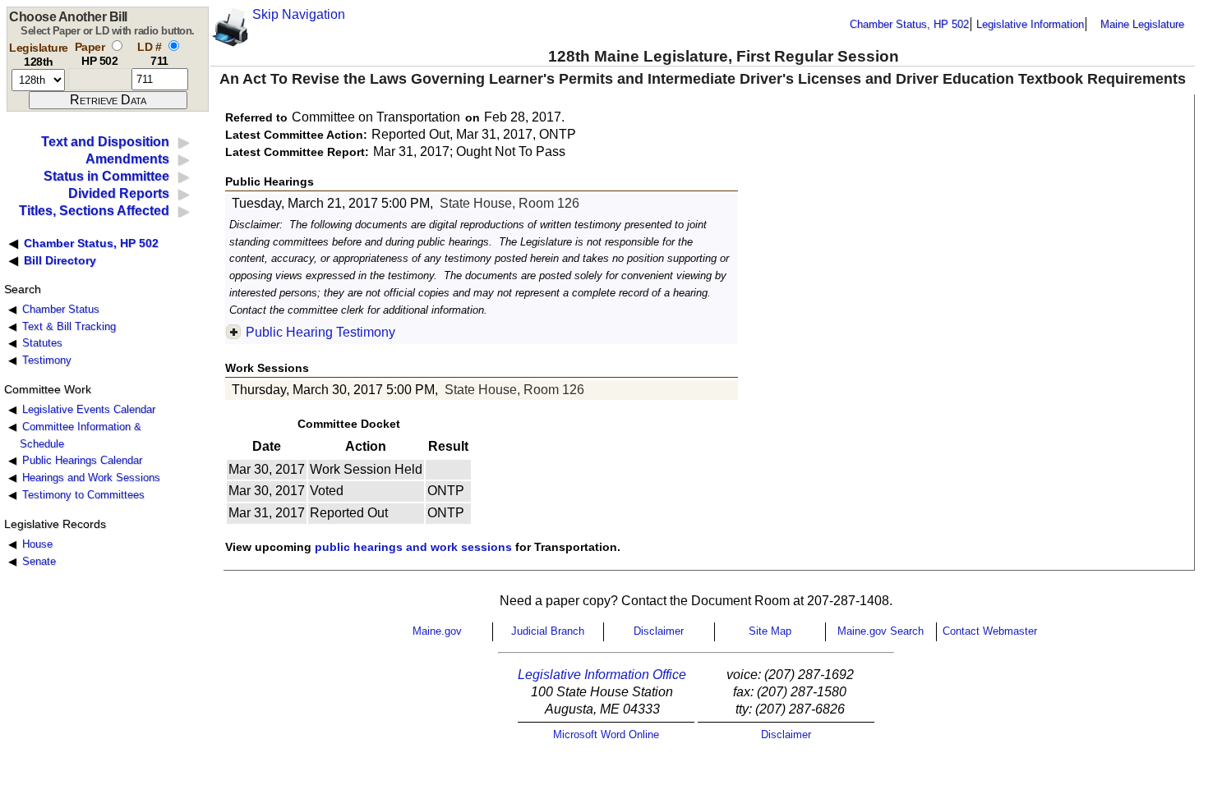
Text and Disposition (105, 142)
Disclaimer (659, 631)
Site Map (770, 631)
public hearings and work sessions (413, 546)
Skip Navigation (298, 14)
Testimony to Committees (83, 495)
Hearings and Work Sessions (91, 477)
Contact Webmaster (990, 631)
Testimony (46, 360)
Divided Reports (118, 193)
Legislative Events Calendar (88, 409)
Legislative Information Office (602, 675)
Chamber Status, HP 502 (909, 24)
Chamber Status (60, 309)
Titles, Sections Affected (94, 211)
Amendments (127, 159)
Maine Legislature (1142, 24)
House (37, 544)
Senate (39, 561)
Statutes (42, 343)
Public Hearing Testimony (320, 332)
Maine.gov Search (880, 631)
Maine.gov (437, 631)
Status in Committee (106, 176)
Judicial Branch (547, 631)
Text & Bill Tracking (69, 326)
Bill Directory (60, 260)
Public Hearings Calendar (82, 460)
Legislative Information (1030, 24)
